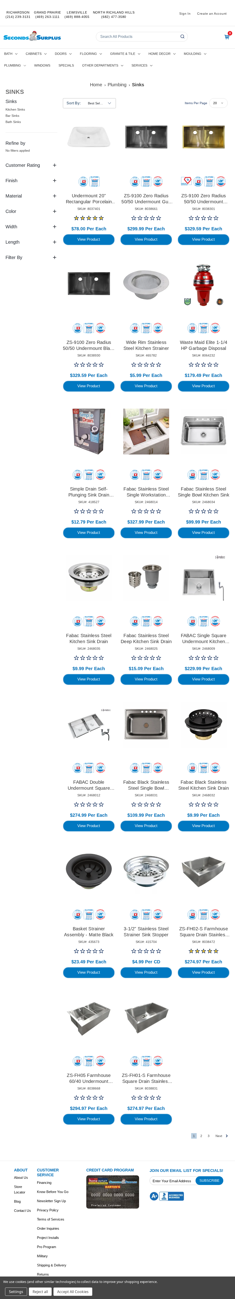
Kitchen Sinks (15, 109)
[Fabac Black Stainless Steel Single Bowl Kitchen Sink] (146, 725)
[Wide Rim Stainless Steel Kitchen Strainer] (146, 285)
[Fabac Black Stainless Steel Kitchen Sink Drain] (203, 725)
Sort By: (74, 103)
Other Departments (100, 65)
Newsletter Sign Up (51, 1201)
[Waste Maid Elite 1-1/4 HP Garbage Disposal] (203, 285)
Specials (66, 65)
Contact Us (22, 1211)
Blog (17, 1201)
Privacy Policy (48, 1210)
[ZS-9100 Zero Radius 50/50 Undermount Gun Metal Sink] (146, 138)
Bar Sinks (12, 115)
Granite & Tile (122, 54)
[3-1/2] (146, 871)
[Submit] (183, 37)
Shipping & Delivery (51, 1265)
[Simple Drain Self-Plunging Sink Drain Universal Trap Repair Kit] (89, 431)
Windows (42, 65)
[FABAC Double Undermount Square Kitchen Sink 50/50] (89, 725)
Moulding (192, 54)
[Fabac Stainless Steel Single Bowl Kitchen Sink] (203, 431)
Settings (16, 1291)
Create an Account (212, 13)
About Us (21, 1177)
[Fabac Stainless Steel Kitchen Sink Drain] (89, 578)
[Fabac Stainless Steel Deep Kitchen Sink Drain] (146, 578)
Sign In (184, 13)
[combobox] (142, 37)
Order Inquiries (48, 1228)
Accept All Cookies (73, 1291)
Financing (44, 1183)
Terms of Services (50, 1219)
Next (218, 1136)
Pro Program (46, 1247)
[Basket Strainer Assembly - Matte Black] (89, 871)
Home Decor (159, 54)
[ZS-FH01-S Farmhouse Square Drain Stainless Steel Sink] (146, 1018)
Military (42, 1256)
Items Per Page (196, 103)
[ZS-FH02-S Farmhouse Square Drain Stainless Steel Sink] (203, 871)
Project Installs (48, 1238)
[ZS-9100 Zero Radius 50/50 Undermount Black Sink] (89, 285)
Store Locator (19, 1189)
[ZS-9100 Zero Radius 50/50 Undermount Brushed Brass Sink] (203, 138)
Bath (8, 54)
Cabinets (34, 54)
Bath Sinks (13, 122)
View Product (88, 239)
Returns (43, 1274)
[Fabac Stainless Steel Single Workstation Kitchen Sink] (146, 431)
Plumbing (12, 65)
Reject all (40, 1291)
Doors (61, 54)
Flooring (88, 54)
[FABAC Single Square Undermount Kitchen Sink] (203, 578)
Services (139, 65)
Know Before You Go (52, 1192)
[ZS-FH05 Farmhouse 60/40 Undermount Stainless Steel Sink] (89, 1018)
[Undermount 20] (89, 138)
